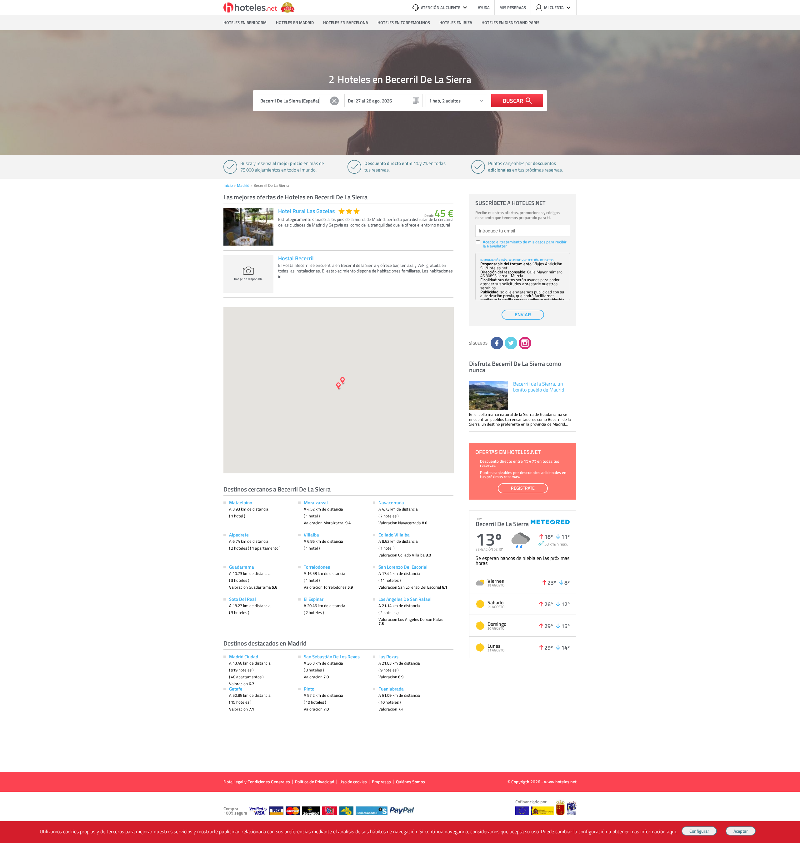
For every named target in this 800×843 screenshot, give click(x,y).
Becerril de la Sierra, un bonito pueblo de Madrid (538, 386)
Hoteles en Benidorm (245, 22)
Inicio (228, 185)
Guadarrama (241, 566)
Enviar (523, 314)
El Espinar (313, 599)
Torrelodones (317, 566)
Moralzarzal (316, 502)
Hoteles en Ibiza (455, 22)
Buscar (513, 101)
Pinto (309, 688)
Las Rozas (388, 656)
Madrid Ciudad (243, 656)
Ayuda (484, 7)
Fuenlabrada (391, 688)
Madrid (243, 185)
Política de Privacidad (314, 782)
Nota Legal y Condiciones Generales (256, 782)
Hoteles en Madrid (295, 22)
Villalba (311, 534)
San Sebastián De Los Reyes (332, 656)
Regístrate (523, 488)
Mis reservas (512, 7)
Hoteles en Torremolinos (404, 22)
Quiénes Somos (410, 782)
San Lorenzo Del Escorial (403, 566)
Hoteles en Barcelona (345, 22)
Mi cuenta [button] (554, 7)
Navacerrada (391, 502)
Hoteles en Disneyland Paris (510, 22)
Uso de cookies (353, 782)
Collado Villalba (394, 534)
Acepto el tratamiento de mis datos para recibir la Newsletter (525, 244)
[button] (400, 421)
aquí (671, 831)
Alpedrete (239, 534)
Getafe (235, 688)
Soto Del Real (242, 599)
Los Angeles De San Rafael (405, 599)
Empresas (381, 782)
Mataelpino (240, 502)
